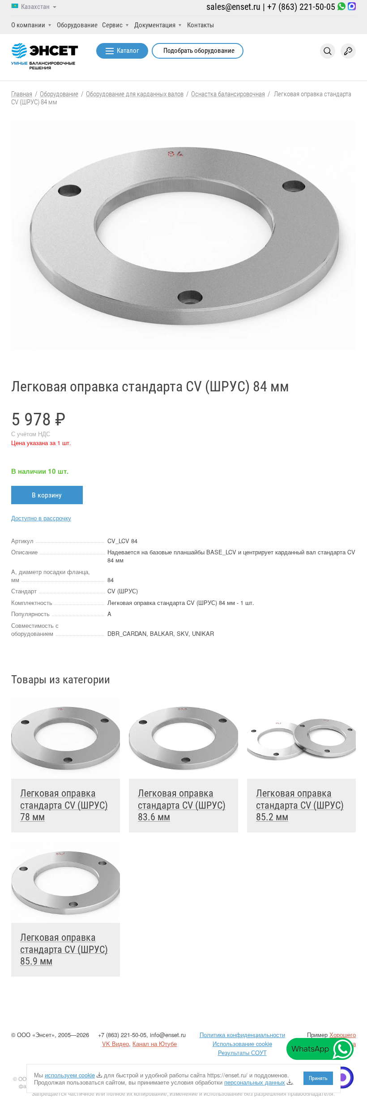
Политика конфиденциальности (242, 1034)
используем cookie (70, 1075)
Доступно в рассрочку (41, 518)
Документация (154, 25)
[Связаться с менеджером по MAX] (352, 7)
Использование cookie (242, 1043)
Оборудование (77, 25)
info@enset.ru (168, 1034)
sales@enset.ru (233, 6)
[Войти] (348, 51)
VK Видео (115, 1043)
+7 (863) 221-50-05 (301, 6)
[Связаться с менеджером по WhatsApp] (341, 7)
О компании (28, 25)
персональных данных (254, 1082)
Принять (318, 1078)
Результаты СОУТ (242, 1052)
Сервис (112, 25)
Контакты (200, 25)
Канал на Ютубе (154, 1043)
